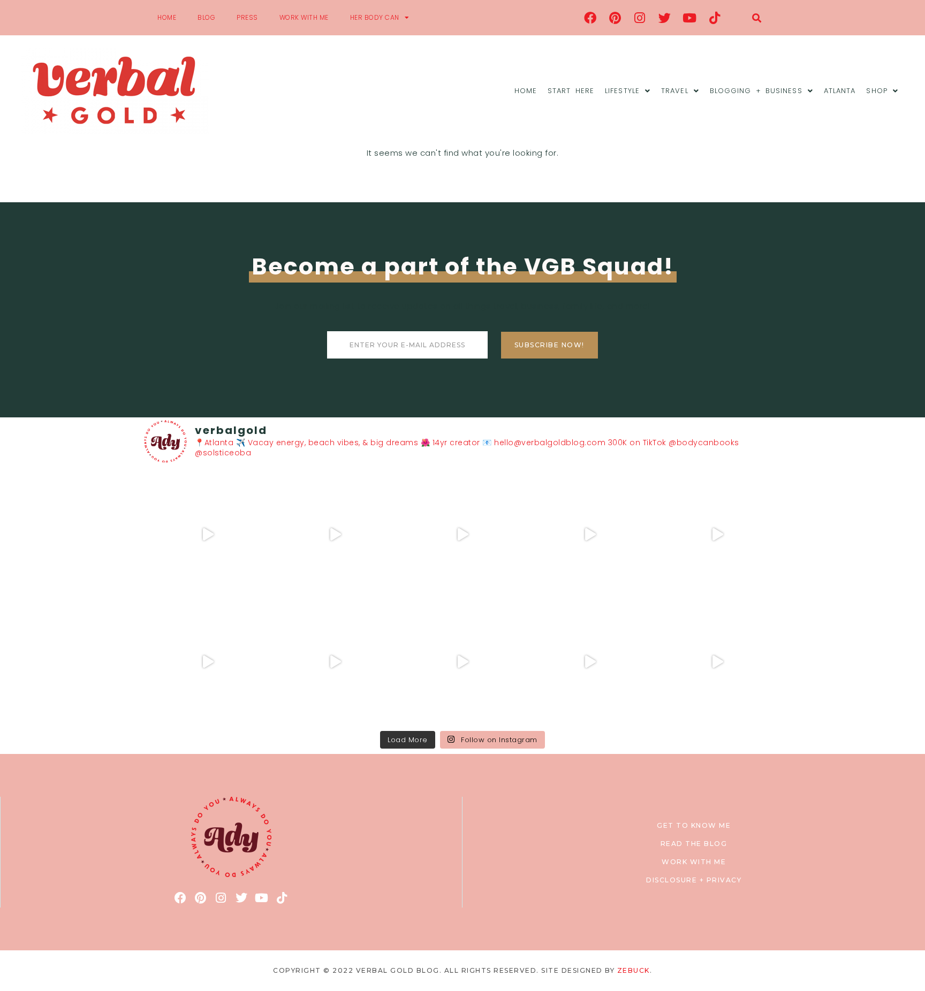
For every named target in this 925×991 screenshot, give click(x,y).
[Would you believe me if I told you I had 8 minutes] (590, 662)
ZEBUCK (633, 970)
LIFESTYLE (622, 91)
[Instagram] (640, 17)
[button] (756, 18)
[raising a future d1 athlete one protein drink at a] (335, 662)
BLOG (206, 17)
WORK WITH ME (304, 17)
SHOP (876, 91)
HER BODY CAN (374, 17)
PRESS (247, 17)
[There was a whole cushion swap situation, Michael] (208, 535)
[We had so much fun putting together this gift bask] (717, 535)
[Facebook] (590, 17)
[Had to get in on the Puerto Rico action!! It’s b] (462, 535)
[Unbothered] (208, 662)
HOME (166, 17)
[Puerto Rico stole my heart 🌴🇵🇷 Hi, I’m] (590, 535)
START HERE (571, 91)
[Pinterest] (615, 17)
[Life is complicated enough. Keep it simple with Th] (717, 662)
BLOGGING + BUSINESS (756, 91)
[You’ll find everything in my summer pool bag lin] (335, 535)
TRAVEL (674, 91)
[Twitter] (665, 17)
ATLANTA (840, 91)
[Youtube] (690, 17)
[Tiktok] (714, 17)
